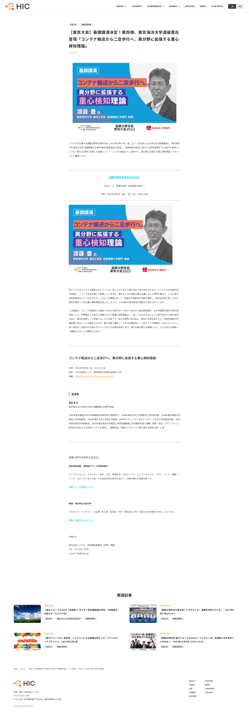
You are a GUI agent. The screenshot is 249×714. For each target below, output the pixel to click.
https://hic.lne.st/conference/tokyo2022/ (94, 376)
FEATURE (209, 681)
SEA (190, 688)
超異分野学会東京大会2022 (124, 177)
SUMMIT (173, 6)
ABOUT (192, 681)
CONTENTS (217, 6)
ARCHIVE (190, 6)
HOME (15, 669)
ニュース (22, 669)
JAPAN (192, 684)
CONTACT (209, 692)
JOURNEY (137, 6)
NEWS (203, 6)
